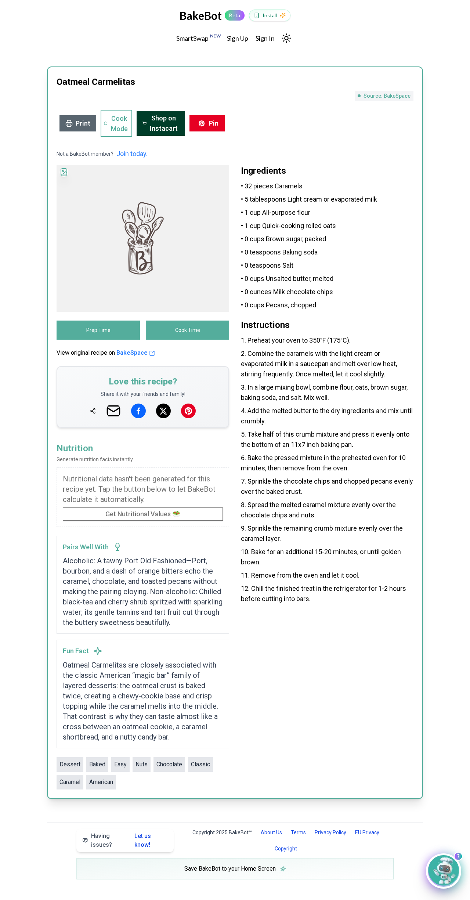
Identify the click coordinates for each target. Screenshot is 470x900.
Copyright (286, 849)
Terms (298, 832)
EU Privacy (367, 832)
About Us (271, 832)
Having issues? (121, 840)
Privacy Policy (330, 832)
